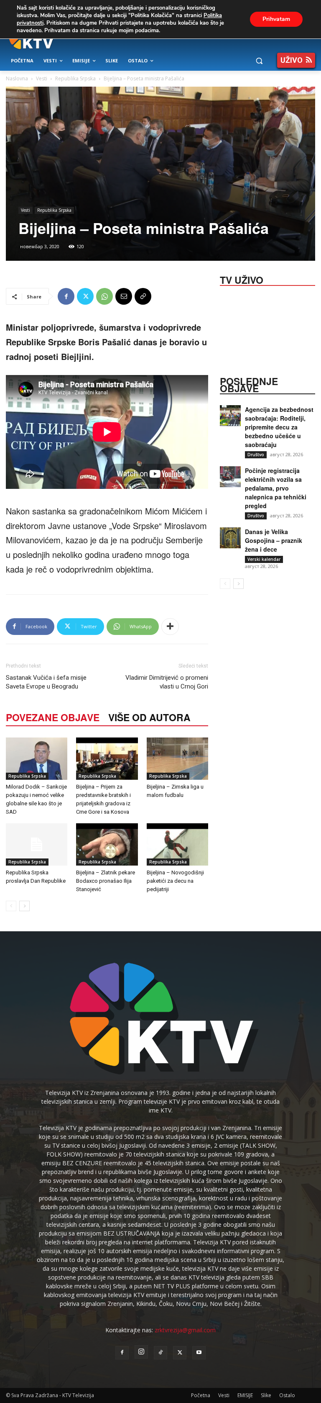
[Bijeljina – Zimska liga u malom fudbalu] (177, 758)
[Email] (123, 296)
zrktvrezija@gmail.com (185, 1330)
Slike (266, 1395)
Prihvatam (276, 19)
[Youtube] (199, 1352)
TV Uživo (241, 279)
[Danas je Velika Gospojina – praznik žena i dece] (230, 537)
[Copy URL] (143, 296)
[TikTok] (160, 1352)
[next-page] (24, 906)
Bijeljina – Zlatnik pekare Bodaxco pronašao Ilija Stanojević (105, 880)
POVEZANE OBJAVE (52, 717)
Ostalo (287, 1395)
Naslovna (17, 78)
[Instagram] (141, 1352)
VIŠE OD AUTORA (149, 717)
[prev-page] (11, 906)
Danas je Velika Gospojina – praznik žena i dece (273, 540)
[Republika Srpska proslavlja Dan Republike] (36, 844)
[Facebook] (66, 296)
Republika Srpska (75, 78)
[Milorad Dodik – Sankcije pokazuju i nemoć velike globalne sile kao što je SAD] (36, 758)
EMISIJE (245, 1395)
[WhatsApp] (104, 296)
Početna (200, 1395)
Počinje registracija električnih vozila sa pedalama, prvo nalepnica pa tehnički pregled (275, 488)
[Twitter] (85, 296)
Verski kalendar (263, 559)
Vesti (41, 78)
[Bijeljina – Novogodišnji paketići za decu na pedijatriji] (177, 844)
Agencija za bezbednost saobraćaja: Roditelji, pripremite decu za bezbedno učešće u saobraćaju (279, 427)
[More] (170, 626)
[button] (259, 61)
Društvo (255, 454)
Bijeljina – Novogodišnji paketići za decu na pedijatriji (175, 880)
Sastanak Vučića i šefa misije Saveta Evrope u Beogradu (46, 682)
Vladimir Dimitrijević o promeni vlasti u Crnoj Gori (166, 682)
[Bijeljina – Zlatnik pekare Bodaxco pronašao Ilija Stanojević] (107, 844)
